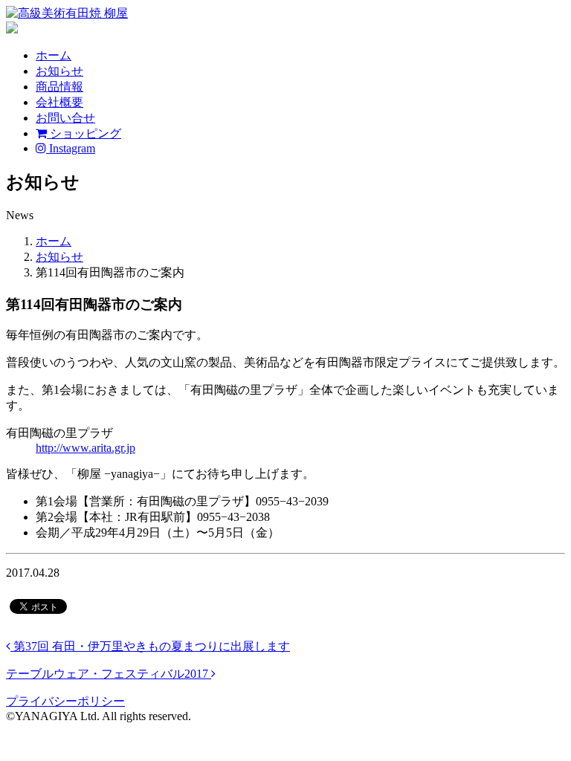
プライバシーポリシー (65, 701)
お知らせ (59, 71)
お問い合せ (65, 117)
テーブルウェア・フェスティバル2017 (108, 673)
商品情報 (59, 86)
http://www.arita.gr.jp (85, 447)
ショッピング (84, 133)
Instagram (70, 148)
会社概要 (59, 102)
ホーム (53, 55)
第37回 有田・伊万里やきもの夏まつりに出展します (150, 646)
